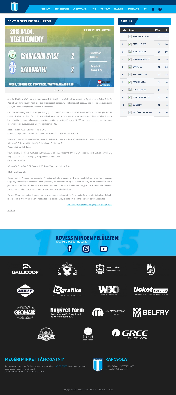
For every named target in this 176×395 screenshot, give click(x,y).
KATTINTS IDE (61, 366)
